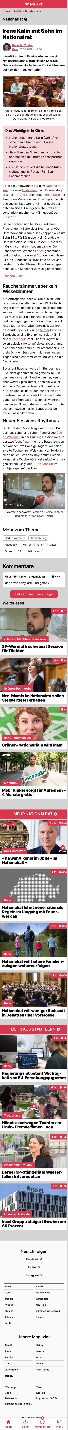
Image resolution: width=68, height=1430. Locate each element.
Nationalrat (45, 464)
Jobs (8, 1392)
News (8, 1286)
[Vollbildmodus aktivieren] (61, 505)
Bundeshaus (33, 11)
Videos (9, 1304)
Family (9, 1357)
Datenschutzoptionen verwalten (19, 1403)
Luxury (40, 1351)
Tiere (8, 1363)
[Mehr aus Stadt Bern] (34, 1029)
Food (39, 1357)
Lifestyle (10, 1317)
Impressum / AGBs (46, 1398)
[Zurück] (2, 4)
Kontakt (40, 1392)
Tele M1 (9, 217)
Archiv (9, 1323)
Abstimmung (30, 190)
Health (9, 1345)
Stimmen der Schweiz (48, 1310)
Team (39, 1387)
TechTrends (42, 1369)
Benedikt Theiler (22, 45)
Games (9, 1310)
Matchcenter (43, 1292)
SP (34, 464)
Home (6, 11)
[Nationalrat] (34, 19)
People (9, 1298)
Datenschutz (12, 1398)
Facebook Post (13, 276)
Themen (40, 1317)
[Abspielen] (6, 505)
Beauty (9, 1375)
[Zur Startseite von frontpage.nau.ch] (34, 4)
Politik (17, 11)
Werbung (10, 1387)
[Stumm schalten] (11, 505)
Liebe (8, 1351)
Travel (39, 1363)
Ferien (39, 251)
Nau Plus (41, 1304)
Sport (8, 1292)
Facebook (19, 339)
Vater (27, 441)
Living (39, 1345)
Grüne (21, 194)
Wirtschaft (42, 1298)
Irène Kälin (52, 194)
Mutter (13, 316)
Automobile (11, 1369)
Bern (15, 49)
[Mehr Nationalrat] (34, 814)
